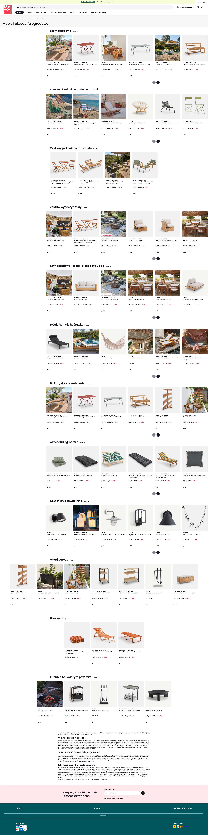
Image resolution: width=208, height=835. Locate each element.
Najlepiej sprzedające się (98, 12)
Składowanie (83, 12)
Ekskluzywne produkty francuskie (182, 808)
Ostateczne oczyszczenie (58, 12)
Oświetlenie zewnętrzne (66, 501)
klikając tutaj (119, 798)
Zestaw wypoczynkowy (65, 207)
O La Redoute (19, 808)
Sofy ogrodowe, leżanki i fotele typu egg (77, 266)
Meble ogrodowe (42, 18)
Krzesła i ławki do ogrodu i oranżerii (74, 89)
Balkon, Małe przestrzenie (67, 383)
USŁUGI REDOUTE (98, 808)
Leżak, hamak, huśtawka (66, 324)
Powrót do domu (41, 12)
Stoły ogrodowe (60, 31)
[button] (202, 7)
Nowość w (29, 12)
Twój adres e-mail (110, 790)
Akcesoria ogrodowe (64, 442)
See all (74, 31)
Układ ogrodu (59, 559)
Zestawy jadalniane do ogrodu (71, 148)
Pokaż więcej (104, 815)
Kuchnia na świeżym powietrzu (71, 677)
